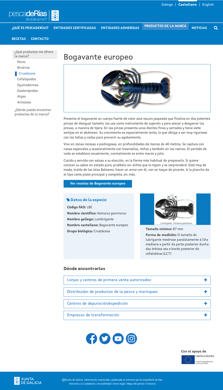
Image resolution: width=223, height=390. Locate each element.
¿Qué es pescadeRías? (30, 28)
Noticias (199, 28)
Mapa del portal (135, 384)
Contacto (40, 39)
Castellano (187, 5)
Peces (21, 62)
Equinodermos (27, 85)
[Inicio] (43, 15)
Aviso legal (119, 384)
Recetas (19, 39)
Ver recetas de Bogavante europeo (97, 183)
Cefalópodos (26, 79)
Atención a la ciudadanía (82, 384)
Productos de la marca (165, 26)
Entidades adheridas (120, 28)
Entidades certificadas (75, 28)
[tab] (137, 280)
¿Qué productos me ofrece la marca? (34, 54)
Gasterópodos (27, 91)
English (208, 5)
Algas (21, 96)
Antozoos (24, 102)
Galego (167, 5)
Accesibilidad (104, 384)
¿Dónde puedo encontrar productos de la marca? (33, 112)
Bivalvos (23, 68)
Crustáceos (27, 73)
